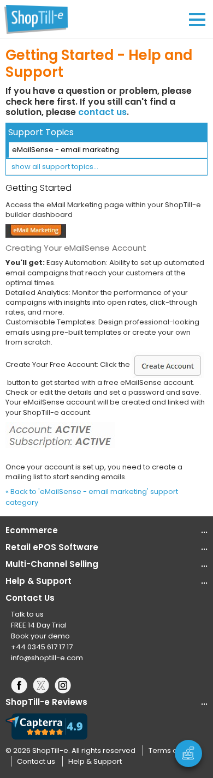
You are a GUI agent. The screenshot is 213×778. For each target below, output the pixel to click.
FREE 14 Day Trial (39, 625)
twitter (44, 685)
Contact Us (30, 598)
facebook (22, 685)
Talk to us (27, 614)
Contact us (36, 761)
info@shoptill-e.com (47, 658)
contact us (102, 112)
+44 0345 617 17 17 (42, 647)
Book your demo (40, 636)
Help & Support (95, 761)
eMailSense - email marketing (65, 149)
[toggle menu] (197, 20)
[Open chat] (188, 753)
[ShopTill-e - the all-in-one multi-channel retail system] (41, 19)
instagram (65, 685)
